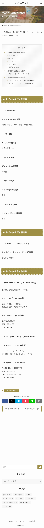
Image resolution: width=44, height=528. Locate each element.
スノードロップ (8, 498)
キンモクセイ (7, 495)
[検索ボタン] (41, 3)
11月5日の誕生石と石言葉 (16, 71)
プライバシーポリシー (21, 521)
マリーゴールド (25, 502)
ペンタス (11, 58)
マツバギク (12, 64)
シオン (28, 495)
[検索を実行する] (39, 467)
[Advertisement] (22, 440)
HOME (11, 521)
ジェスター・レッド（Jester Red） (21, 83)
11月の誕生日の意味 (11, 16)
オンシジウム (13, 55)
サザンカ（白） (14, 67)
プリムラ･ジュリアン (10, 502)
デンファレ (12, 61)
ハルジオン (19, 498)
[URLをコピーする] (39, 401)
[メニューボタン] (3, 3)
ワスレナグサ (7, 506)
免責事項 (32, 521)
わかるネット (22, 3)
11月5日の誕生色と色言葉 (16, 77)
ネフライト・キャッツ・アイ (18, 74)
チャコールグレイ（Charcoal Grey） (21, 80)
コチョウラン (18, 495)
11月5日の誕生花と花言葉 (16, 52)
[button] (5, 401)
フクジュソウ (30, 498)
